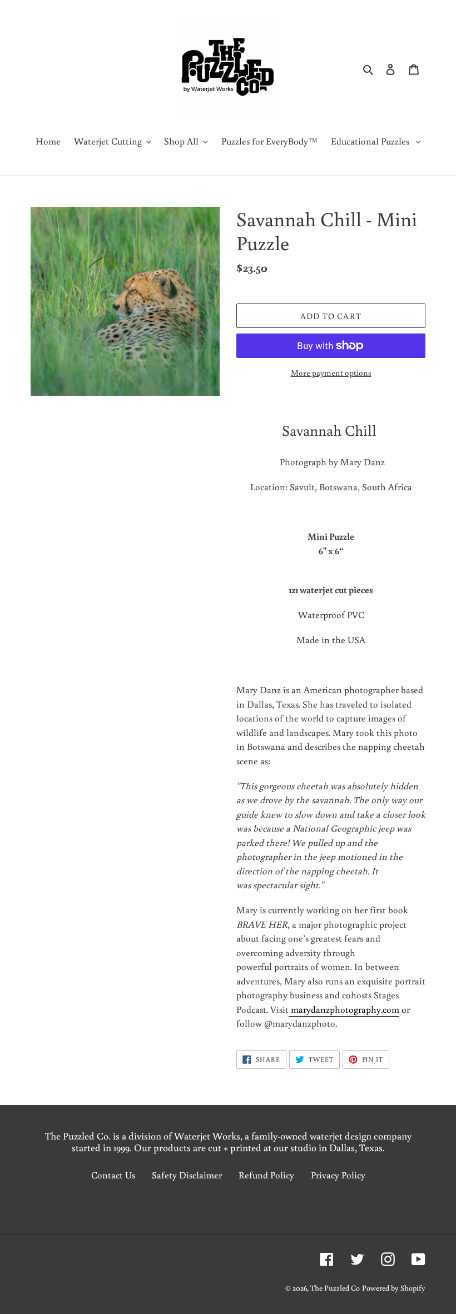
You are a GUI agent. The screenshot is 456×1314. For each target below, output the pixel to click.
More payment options (331, 372)
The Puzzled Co (335, 1288)
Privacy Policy (338, 1174)
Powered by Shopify (393, 1288)
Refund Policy (266, 1174)
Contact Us (113, 1174)
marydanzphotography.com (344, 1009)
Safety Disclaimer (187, 1174)
